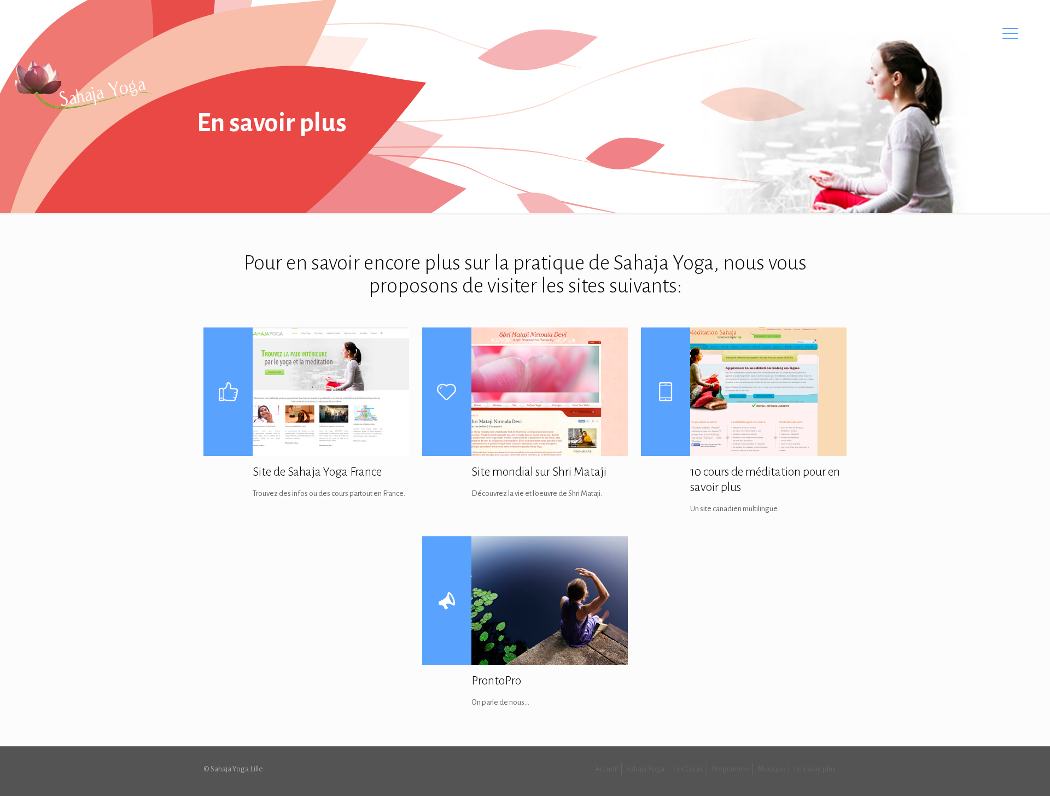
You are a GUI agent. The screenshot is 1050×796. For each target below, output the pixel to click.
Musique (771, 769)
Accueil (606, 769)
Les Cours (688, 769)
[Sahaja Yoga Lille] (84, 85)
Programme (730, 769)
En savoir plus (815, 769)
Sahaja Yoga (645, 769)
